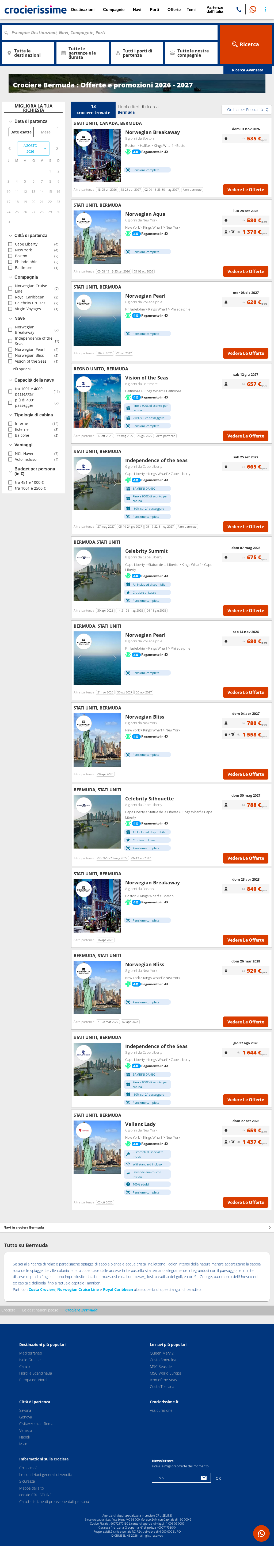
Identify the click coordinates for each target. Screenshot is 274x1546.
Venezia (25, 1430)
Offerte (174, 9)
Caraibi (25, 1366)
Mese (46, 132)
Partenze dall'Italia (215, 9)
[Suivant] (115, 155)
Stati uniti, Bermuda (97, 205)
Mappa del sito (31, 1487)
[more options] (265, 9)
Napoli (24, 1437)
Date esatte (21, 132)
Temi (191, 9)
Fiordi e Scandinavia (35, 1373)
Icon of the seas (163, 1379)
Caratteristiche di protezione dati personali (54, 1501)
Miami (24, 1443)
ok (218, 1478)
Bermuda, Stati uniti (97, 626)
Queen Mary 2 (162, 1353)
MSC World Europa (165, 1373)
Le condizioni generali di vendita (45, 1474)
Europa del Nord (33, 1379)
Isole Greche (30, 1359)
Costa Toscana (162, 1386)
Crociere (8, 1310)
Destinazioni (82, 9)
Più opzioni (22, 368)
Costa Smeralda (163, 1359)
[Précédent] (79, 155)
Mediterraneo (30, 1353)
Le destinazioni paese (40, 1310)
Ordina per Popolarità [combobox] (245, 109)
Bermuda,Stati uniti (97, 542)
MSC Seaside (161, 1366)
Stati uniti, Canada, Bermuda (108, 123)
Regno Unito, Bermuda (101, 369)
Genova (25, 1417)
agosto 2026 (30, 148)
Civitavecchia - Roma (36, 1423)
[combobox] (111, 33)
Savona (25, 1410)
